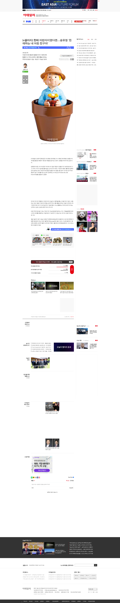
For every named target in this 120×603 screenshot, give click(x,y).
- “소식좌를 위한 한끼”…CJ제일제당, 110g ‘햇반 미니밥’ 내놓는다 (34, 574)
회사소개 (25, 601)
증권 (92, 39)
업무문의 (42, 601)
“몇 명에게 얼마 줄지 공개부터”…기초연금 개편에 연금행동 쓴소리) (45, 349)
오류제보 (79, 601)
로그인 (96, 10)
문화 (36, 21)
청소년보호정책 (55, 601)
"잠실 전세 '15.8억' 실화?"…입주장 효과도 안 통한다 (80, 547)
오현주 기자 (25, 69)
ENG (85, 10)
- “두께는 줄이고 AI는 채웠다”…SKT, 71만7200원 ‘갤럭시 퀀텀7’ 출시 (34, 578)
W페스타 (87, 575)
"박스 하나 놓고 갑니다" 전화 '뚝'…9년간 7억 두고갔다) (42, 347)
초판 (93, 10)
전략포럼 (82, 575)
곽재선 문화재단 (92, 578)
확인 (95, 565)
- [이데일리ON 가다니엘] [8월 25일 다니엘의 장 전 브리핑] (59, 574)
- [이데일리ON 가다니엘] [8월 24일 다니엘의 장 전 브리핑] (59, 576)
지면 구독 (72, 316)
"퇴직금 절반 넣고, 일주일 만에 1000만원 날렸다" (79, 542)
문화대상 (76, 575)
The (95, 20)
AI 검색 (28, 21)
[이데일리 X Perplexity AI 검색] (48, 47)
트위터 (26, 76)
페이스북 (23, 76)
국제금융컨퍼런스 (83, 578)
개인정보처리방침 (91, 601)
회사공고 (30, 601)
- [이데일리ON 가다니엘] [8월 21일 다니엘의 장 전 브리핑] (59, 578)
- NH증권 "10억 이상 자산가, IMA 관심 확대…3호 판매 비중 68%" (34, 576)
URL (26, 82)
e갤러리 (37, 235)
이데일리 (35, 15)
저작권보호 (73, 601)
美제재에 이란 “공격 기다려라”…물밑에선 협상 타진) (42, 343)
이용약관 (47, 601)
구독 (88, 10)
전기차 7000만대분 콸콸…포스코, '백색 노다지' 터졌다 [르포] (82, 553)
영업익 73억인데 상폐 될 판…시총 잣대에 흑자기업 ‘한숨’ (81, 549)
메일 (23, 79)
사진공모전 (93, 575)
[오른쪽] (49, 358)
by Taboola (28, 325)
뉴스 (88, 39)
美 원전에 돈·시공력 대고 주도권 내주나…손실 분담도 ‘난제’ (82, 551)
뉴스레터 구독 (67, 316)
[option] (48, 10)
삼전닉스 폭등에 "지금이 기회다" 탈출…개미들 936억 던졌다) (43, 351)
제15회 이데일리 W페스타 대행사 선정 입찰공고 (38, 565)
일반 (71, 21)
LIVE (24, 10)
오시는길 (36, 601)
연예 (95, 39)
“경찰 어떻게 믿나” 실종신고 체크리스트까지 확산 (80, 545)
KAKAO (23, 82)
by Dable (28, 377)
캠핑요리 (76, 578)
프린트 (26, 79)
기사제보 (84, 601)
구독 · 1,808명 (45, 235)
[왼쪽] (47, 358)
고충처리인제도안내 (65, 601)
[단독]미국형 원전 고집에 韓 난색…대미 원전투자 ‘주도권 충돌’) (44, 345)
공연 (39, 21)
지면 (91, 10)
